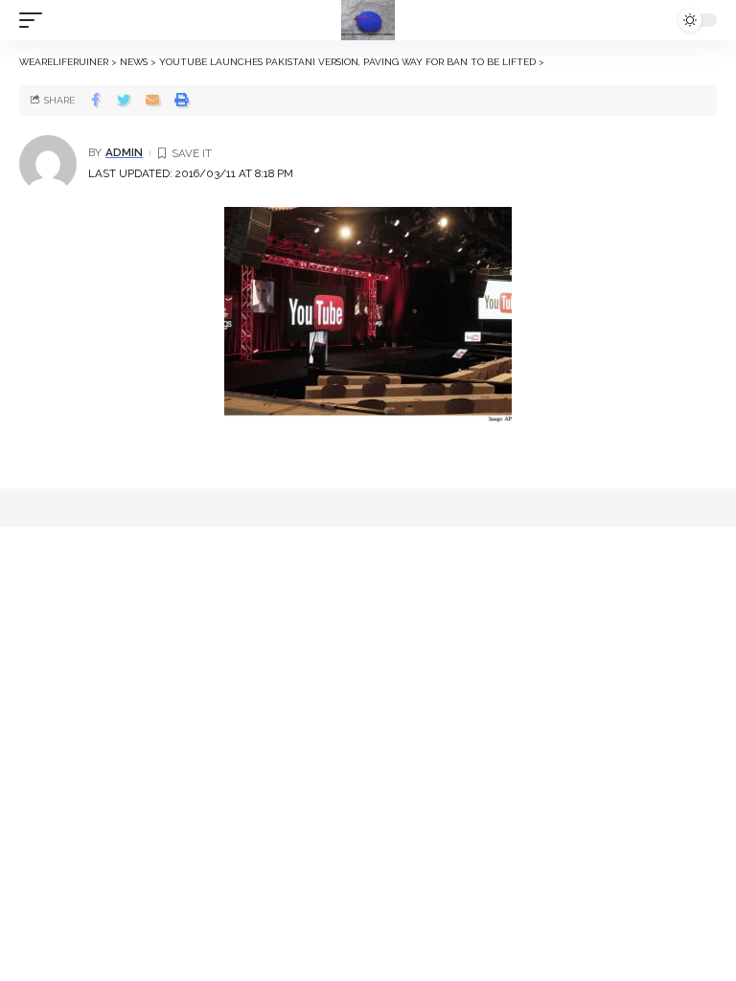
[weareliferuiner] (368, 20)
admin (124, 152)
